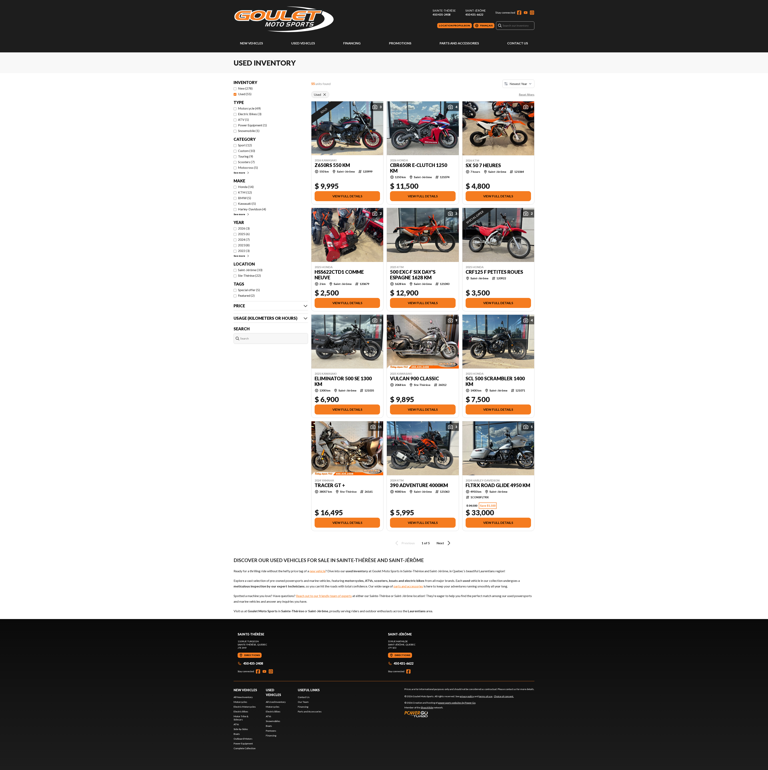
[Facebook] (519, 12)
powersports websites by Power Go (456, 702)
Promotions (400, 43)
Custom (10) (246, 151)
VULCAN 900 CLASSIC (414, 378)
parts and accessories (408, 586)
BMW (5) (244, 198)
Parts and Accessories (459, 43)
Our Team (303, 701)
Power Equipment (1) (252, 125)
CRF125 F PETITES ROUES (494, 272)
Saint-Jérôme (475, 10)
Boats (237, 733)
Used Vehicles (303, 43)
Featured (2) (246, 295)
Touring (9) (245, 156)
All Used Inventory (276, 701)
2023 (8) (244, 245)
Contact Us (517, 43)
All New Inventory (243, 697)
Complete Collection (245, 748)
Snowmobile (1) (248, 131)
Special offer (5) (249, 290)
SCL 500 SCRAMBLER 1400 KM (495, 381)
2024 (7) (244, 239)
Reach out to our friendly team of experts (324, 596)
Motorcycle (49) (249, 108)
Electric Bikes (241, 711)
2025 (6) (244, 234)
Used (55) (244, 94)
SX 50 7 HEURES (483, 165)
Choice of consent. (504, 696)
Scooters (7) (246, 162)
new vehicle (317, 571)
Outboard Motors (243, 738)
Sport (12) (245, 145)
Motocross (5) (248, 167)
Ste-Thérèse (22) (249, 275)
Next (440, 543)
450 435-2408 (441, 14)
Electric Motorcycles (245, 706)
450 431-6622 (474, 14)
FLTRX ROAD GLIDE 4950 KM (498, 485)
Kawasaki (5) (247, 203)
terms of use (485, 696)
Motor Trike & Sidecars (241, 718)
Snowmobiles (273, 721)
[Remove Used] (325, 94)
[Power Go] (440, 714)
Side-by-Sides (241, 729)
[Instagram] (532, 12)
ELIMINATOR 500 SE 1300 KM (343, 381)
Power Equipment (243, 743)
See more (239, 172)
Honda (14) (246, 187)
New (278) (245, 88)
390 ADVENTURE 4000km (419, 485)
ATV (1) (243, 119)
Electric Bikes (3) (249, 114)
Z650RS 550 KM (332, 165)
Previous (408, 543)
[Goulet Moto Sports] (284, 19)
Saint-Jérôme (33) (250, 270)
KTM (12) (245, 192)
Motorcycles (240, 701)
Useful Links (309, 690)
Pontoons (271, 730)
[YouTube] (525, 12)
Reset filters (526, 94)
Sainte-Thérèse (444, 10)
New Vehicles (251, 43)
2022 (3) (244, 251)
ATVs (236, 724)
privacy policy (467, 696)
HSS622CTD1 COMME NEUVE (339, 274)
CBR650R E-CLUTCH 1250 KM (418, 168)
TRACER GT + (330, 485)
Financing (352, 43)
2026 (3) (244, 228)
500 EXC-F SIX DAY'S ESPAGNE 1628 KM (412, 274)
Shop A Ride (427, 707)
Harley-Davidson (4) (252, 209)
